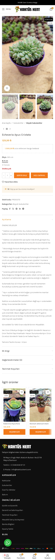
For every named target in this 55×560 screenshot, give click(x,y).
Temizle (7, 165)
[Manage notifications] (5, 555)
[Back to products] (6, 129)
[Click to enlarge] (7, 88)
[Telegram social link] (23, 209)
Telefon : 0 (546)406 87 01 (14, 465)
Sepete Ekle (22, 175)
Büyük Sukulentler (34, 123)
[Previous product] (3, 129)
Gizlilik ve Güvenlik (9, 506)
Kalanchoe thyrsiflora (11, 424)
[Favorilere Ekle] (21, 392)
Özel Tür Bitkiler (8, 490)
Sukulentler (18, 123)
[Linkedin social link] (19, 209)
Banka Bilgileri (8, 524)
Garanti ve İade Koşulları (12, 510)
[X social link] (13, 209)
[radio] (5, 161)
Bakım (5, 494)
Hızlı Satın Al (39, 175)
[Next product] (10, 129)
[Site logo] (27, 9)
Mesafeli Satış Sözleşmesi (13, 520)
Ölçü (4, 157)
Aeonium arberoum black (39, 424)
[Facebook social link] (9, 209)
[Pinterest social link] (16, 209)
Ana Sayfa (6, 123)
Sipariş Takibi (7, 529)
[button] (4, 54)
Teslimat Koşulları (10, 515)
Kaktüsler (6, 480)
